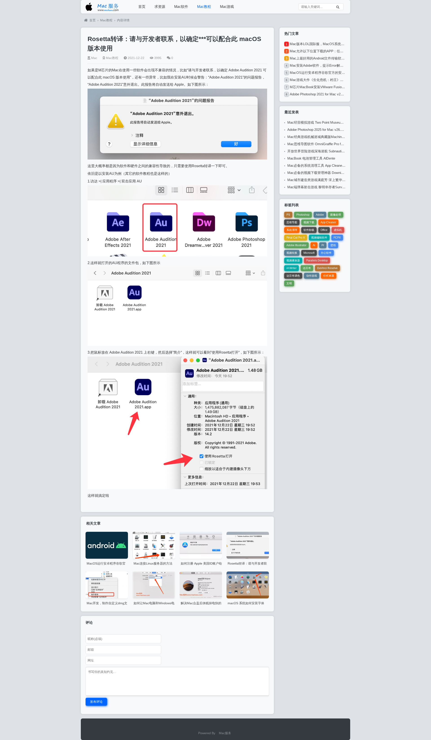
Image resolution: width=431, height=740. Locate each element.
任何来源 (328, 275)
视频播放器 (293, 260)
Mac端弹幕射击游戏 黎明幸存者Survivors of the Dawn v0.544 (332, 187)
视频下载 (308, 222)
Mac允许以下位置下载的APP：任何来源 (320, 51)
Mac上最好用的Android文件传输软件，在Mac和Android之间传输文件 (341, 58)
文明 (289, 283)
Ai (314, 245)
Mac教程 (204, 7)
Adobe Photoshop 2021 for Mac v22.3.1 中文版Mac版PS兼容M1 (337, 94)
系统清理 (291, 230)
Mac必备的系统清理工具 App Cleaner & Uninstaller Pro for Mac (334, 165)
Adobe (320, 214)
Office (324, 230)
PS (288, 214)
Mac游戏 (227, 7)
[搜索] (337, 6)
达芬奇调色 (293, 275)
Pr (322, 245)
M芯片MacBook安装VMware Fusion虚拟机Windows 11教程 (334, 87)
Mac (94, 58)
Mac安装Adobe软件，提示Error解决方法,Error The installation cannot (341, 65)
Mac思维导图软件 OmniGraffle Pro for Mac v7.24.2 (325, 144)
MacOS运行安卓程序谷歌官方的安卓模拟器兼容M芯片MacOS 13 (338, 72)
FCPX (337, 237)
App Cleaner (328, 222)
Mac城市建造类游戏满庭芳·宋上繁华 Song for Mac (325, 180)
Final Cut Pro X (295, 237)
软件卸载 (308, 230)
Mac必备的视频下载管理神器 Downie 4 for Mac (322, 173)
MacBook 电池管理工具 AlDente (311, 158)
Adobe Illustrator (296, 245)
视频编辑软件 (319, 237)
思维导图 (291, 222)
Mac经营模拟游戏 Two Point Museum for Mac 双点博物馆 (330, 122)
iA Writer (291, 268)
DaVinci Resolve (327, 268)
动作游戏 (311, 275)
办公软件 (326, 252)
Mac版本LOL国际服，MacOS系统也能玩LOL (323, 44)
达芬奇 (307, 268)
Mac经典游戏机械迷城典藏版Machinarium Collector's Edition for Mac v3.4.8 (343, 137)
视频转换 (291, 252)
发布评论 (96, 701)
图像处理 (335, 214)
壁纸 (333, 245)
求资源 (159, 7)
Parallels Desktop (317, 260)
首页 (141, 7)
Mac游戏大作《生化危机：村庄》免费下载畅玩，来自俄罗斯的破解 (340, 80)
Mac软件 (181, 7)
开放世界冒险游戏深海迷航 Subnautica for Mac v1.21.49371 (331, 151)
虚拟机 (338, 230)
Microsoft (308, 252)
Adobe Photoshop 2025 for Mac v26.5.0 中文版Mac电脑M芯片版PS (337, 129)
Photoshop (303, 214)
